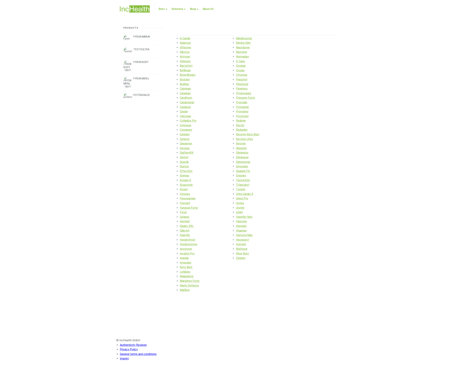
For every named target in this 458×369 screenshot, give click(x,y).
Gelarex (184, 217)
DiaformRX (186, 152)
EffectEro (186, 171)
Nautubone (243, 47)
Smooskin (242, 166)
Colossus (185, 125)
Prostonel (242, 116)
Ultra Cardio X (244, 194)
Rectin (240, 125)
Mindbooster (244, 38)
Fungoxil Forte (189, 207)
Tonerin (240, 189)
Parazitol (241, 79)
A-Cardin (185, 38)
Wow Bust (242, 253)
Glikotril (184, 230)
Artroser (185, 56)
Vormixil (241, 244)
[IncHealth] (135, 9)
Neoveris (241, 52)
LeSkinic (185, 271)
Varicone (241, 221)
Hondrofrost (187, 239)
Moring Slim (243, 43)
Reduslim (241, 129)
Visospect (242, 239)
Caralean (185, 93)
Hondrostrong (188, 244)
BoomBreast (188, 75)
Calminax (185, 88)
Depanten (186, 143)
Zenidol (240, 258)
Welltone (241, 249)
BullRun (184, 84)
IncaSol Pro (187, 253)
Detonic (185, 148)
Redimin (241, 120)
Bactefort (186, 65)
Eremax (184, 175)
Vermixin (241, 226)
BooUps (185, 79)
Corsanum (186, 129)
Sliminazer (242, 157)
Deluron (184, 139)
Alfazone (185, 47)
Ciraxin (184, 111)
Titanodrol (242, 185)
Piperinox (242, 88)
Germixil (185, 221)
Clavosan (185, 116)
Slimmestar (243, 162)
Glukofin (185, 235)
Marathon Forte (189, 281)
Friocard (185, 203)
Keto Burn (186, 267)
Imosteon (186, 249)
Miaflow (185, 290)
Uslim (239, 212)
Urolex (240, 203)
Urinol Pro (242, 198)
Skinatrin (241, 148)
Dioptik (184, 162)
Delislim (185, 134)
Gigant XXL (187, 226)
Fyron (183, 212)
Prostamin (242, 107)
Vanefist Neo (244, 217)
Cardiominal (187, 102)
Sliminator (242, 152)
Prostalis (241, 102)
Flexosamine (188, 198)
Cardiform (186, 97)
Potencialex (243, 93)
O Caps (240, 61)
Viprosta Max (244, 235)
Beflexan (185, 70)
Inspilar (184, 258)
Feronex (185, 194)
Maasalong (186, 276)
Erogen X (185, 180)
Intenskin (185, 262)
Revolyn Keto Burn (247, 134)
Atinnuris (185, 61)
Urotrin (240, 207)
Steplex (241, 175)
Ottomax (241, 75)
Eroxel (184, 189)
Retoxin (241, 143)
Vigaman (241, 230)
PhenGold (242, 84)
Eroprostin (186, 185)
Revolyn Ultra (244, 139)
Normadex (242, 56)
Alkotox (185, 52)
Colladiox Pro (188, 120)
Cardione (185, 107)
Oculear (241, 65)
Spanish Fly (243, 171)
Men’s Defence (189, 285)
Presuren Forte (245, 97)
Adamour (185, 43)
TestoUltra (243, 180)
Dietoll (184, 157)
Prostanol (242, 111)
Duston (184, 166)
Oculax (240, 70)
